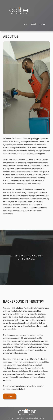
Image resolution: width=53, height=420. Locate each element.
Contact (10, 396)
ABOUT (33, 24)
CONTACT (42, 24)
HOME (25, 24)
